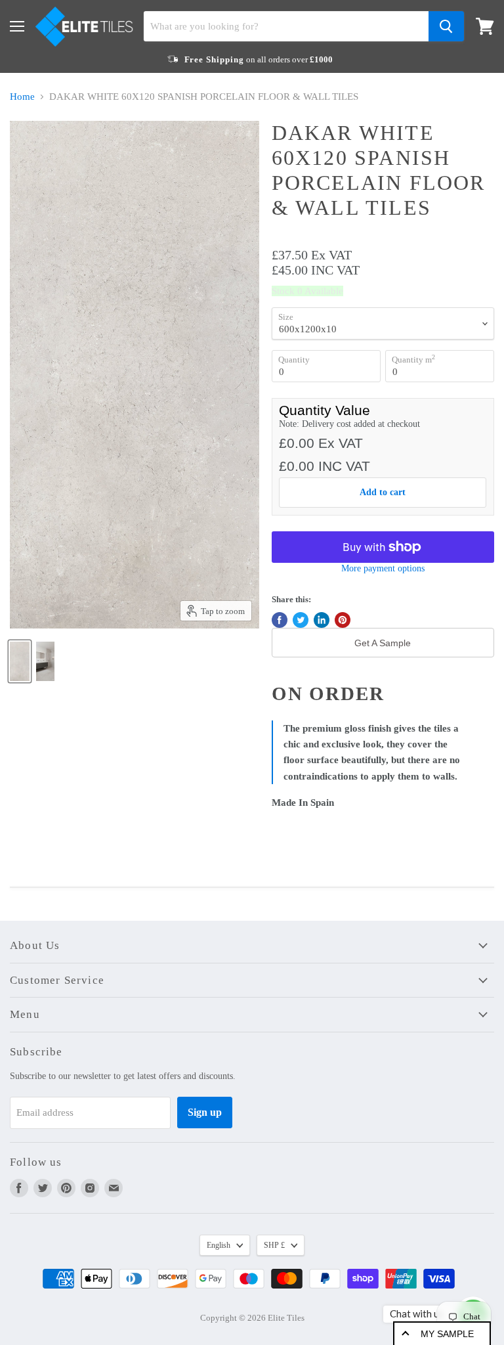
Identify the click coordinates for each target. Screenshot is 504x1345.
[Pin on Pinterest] (342, 620)
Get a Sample (382, 643)
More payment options (383, 568)
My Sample (447, 1334)
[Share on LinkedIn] (321, 620)
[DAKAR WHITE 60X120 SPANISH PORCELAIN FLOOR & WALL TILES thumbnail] (20, 661)
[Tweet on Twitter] (300, 620)
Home (22, 96)
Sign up (205, 1112)
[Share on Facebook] (279, 620)
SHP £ (274, 1245)
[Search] (446, 26)
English (218, 1245)
